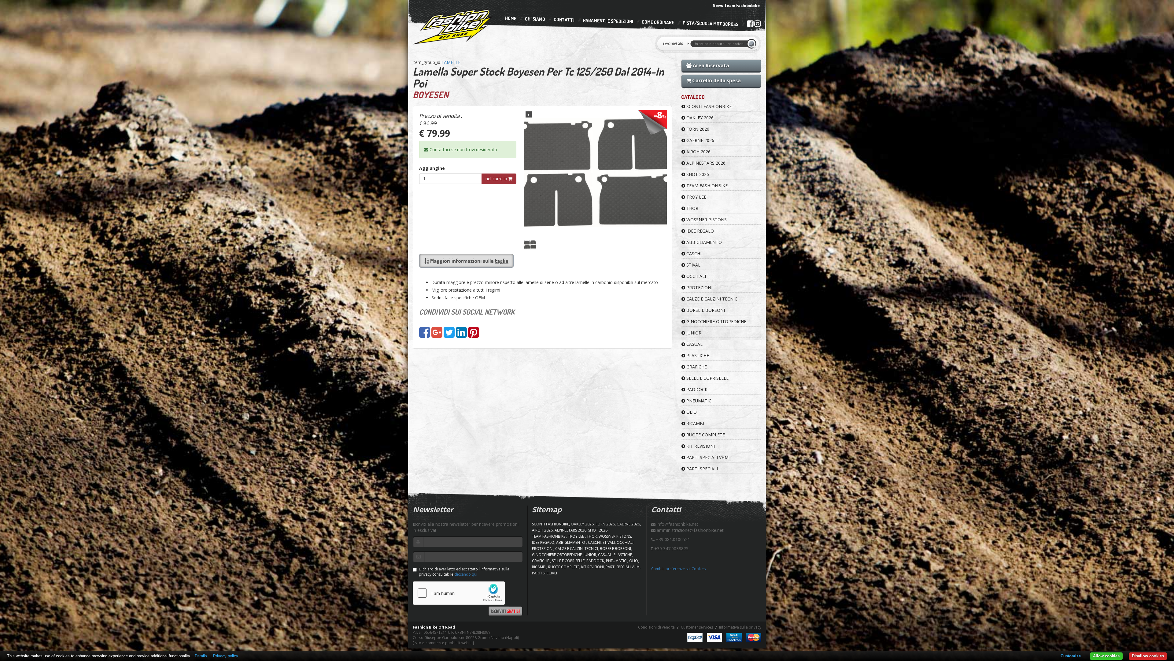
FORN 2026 (697, 129)
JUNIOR (693, 333)
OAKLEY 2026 (699, 118)
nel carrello (496, 178)
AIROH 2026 (698, 152)
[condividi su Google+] (436, 335)
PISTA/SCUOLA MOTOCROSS (710, 24)
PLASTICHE (697, 355)
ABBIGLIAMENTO (703, 242)
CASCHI (693, 253)
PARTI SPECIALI (701, 469)
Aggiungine (432, 168)
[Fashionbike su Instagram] (757, 25)
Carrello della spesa (716, 80)
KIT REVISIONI (700, 446)
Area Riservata (710, 65)
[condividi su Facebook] (424, 335)
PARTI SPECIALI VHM (707, 457)
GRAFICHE (696, 367)
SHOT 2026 (697, 174)
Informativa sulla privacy (740, 627)
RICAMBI (694, 423)
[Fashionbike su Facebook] (750, 25)
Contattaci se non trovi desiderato (462, 149)
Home (510, 18)
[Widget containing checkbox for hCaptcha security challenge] (459, 593)
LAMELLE (450, 62)
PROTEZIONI (698, 287)
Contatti (564, 20)
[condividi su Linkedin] (461, 335)
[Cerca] (753, 44)
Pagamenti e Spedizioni (608, 20)
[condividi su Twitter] (449, 335)
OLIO (691, 412)
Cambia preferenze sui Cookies (678, 568)
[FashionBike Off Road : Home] (453, 26)
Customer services (697, 627)
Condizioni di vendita (656, 627)
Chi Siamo (535, 19)
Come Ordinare (658, 22)
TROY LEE (695, 197)
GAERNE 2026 (699, 140)
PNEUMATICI (699, 401)
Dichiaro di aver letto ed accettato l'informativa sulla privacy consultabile (464, 571)
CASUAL (694, 344)
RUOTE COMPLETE (705, 435)
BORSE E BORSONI (705, 310)
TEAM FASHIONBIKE (706, 186)
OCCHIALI (695, 276)
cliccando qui (465, 574)
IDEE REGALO (699, 231)
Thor (691, 208)
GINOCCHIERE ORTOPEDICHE (715, 321)
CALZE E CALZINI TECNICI (712, 299)
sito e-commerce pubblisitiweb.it (443, 642)
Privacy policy (225, 656)
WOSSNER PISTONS (706, 219)
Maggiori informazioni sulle (468, 260)
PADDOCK (696, 389)
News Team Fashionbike (736, 5)
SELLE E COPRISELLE (707, 378)
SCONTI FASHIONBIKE (708, 106)
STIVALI (693, 265)
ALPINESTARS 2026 (705, 163)
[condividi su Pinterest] (473, 335)
